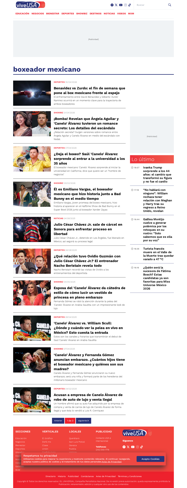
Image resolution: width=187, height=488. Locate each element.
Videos (121, 13)
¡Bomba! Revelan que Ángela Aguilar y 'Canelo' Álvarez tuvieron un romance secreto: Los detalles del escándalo (86, 123)
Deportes (68, 13)
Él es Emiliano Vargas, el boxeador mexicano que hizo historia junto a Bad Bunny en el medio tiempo (87, 194)
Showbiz (81, 13)
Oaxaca (73, 445)
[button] (169, 5)
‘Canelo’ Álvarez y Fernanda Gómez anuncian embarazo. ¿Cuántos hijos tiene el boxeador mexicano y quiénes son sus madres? (89, 362)
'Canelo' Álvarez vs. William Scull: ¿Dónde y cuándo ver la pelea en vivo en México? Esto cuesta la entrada (88, 328)
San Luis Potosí (77, 442)
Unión (45, 449)
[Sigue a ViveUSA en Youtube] (133, 447)
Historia (62, 476)
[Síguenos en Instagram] (126, 6)
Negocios (38, 13)
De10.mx (46, 442)
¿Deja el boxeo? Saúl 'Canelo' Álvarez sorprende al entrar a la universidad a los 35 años (89, 158)
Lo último (142, 159)
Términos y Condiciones (130, 476)
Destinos (95, 13)
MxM (131, 13)
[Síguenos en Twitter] (117, 6)
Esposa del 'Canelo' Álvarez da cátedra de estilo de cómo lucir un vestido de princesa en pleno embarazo (89, 292)
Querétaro (74, 438)
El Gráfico (47, 438)
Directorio (51, 476)
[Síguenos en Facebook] (113, 6)
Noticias (109, 13)
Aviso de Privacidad (106, 476)
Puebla (72, 449)
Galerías (19, 466)
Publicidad (73, 476)
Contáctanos (87, 476)
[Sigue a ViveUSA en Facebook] (125, 447)
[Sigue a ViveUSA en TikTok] (142, 447)
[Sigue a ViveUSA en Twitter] (129, 447)
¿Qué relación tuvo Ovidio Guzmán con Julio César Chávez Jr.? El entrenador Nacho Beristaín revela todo (87, 261)
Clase (45, 445)
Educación (22, 13)
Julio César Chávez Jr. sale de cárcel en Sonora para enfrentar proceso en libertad (88, 229)
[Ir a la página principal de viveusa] (29, 4)
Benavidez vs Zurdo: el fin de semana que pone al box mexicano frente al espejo (89, 90)
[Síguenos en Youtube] (121, 6)
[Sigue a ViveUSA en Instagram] (138, 447)
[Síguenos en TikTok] (130, 6)
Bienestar (52, 13)
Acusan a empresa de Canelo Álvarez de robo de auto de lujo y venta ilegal (88, 397)
